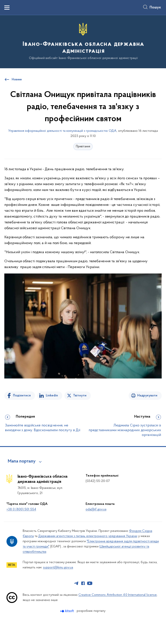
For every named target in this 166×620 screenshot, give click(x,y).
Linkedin (52, 395)
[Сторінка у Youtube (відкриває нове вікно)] (89, 583)
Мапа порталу (22, 461)
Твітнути (79, 395)
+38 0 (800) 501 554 (21, 509)
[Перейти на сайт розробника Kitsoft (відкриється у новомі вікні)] (68, 611)
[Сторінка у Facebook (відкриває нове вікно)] (83, 583)
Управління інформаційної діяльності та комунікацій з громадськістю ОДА (62, 131)
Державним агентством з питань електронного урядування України (87, 536)
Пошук (155, 8)
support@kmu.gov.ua (58, 567)
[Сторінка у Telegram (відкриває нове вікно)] (76, 583)
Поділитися (22, 395)
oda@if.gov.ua (96, 509)
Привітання (83, 146)
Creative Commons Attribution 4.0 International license (117, 595)
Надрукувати (147, 395)
